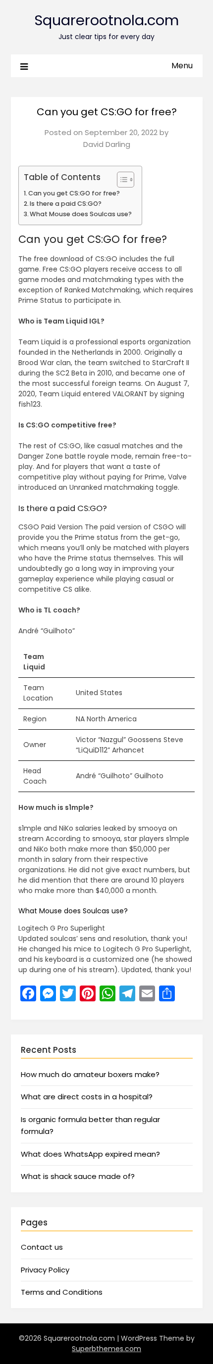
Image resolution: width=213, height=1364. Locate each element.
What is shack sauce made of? (78, 1176)
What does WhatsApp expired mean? (90, 1154)
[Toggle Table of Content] (120, 179)
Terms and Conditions (62, 1292)
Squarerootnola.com (106, 20)
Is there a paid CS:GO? (66, 203)
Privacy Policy (45, 1270)
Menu (182, 65)
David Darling (106, 144)
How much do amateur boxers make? (90, 1074)
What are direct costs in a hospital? (87, 1096)
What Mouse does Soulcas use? (81, 214)
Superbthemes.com (106, 1349)
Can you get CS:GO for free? (74, 193)
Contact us (42, 1247)
